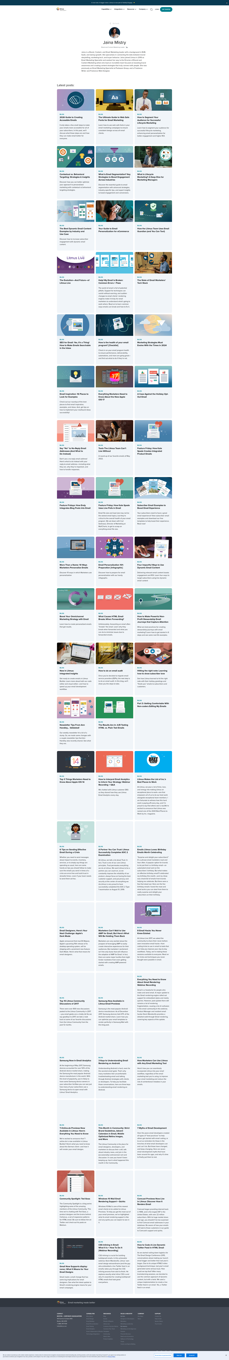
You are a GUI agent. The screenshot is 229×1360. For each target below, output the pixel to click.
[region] (114, 1355)
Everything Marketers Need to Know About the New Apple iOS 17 (112, 396)
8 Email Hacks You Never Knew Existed (149, 932)
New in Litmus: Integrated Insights (69, 672)
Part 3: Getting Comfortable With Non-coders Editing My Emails (153, 705)
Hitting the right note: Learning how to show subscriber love (152, 672)
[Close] (227, 2)
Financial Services (126, 1334)
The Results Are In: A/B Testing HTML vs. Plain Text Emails (113, 726)
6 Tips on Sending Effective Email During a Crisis (73, 851)
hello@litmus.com (62, 1326)
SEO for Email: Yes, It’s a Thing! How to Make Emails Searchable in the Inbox (75, 345)
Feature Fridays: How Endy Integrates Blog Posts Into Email (75, 507)
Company (142, 9)
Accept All (191, 1355)
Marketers (123, 1321)
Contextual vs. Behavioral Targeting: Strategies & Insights (75, 176)
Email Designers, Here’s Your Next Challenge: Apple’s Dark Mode (73, 933)
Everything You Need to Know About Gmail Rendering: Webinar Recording (151, 982)
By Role (123, 1316)
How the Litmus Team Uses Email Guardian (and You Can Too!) (153, 230)
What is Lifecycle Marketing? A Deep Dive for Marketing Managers (150, 177)
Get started (166, 9)
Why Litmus (89, 1316)
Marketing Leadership (127, 1324)
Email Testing (90, 1326)
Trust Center (158, 1324)
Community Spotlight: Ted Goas (75, 1198)
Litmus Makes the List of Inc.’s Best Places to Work (151, 781)
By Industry (124, 1326)
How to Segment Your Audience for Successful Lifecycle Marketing (149, 120)
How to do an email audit (110, 670)
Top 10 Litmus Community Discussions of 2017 (72, 1002)
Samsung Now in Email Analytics (75, 1060)
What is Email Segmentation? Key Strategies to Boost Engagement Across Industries (114, 177)
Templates (106, 1331)
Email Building (90, 1321)
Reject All (179, 1355)
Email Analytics (90, 1329)
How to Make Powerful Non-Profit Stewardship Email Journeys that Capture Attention (152, 619)
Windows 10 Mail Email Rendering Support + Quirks (111, 1200)
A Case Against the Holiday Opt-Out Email (152, 395)
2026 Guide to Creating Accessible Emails (71, 119)
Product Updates (108, 1339)
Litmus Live (106, 1324)
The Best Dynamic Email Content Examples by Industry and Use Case (75, 231)
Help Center (158, 1319)
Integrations (118, 9)
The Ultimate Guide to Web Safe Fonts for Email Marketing (113, 119)
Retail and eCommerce (127, 1336)
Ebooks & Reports (108, 1321)
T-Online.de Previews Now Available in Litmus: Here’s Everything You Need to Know (74, 1130)
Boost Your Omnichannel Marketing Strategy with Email (74, 618)
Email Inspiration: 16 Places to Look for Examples (74, 395)
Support (158, 1314)
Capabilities (105, 9)
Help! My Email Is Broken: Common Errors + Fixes (110, 282)
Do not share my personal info (163, 1355)
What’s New (106, 1336)
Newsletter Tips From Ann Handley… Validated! (72, 726)
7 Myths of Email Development (152, 1128)
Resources (130, 9)
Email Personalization (92, 1324)
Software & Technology (127, 1339)
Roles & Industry (126, 1314)
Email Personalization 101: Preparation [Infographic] (111, 566)
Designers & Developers (127, 1319)
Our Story (140, 1316)
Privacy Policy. (111, 1357)
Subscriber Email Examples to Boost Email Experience (151, 507)
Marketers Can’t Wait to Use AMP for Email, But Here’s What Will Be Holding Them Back (113, 933)
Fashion (123, 1331)
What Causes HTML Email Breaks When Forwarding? (111, 618)
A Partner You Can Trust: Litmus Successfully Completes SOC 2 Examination (113, 852)
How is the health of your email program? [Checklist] (113, 344)
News (139, 1319)
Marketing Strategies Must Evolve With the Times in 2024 (152, 344)
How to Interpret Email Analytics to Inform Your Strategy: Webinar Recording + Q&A (114, 782)
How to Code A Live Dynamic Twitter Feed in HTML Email (151, 1246)
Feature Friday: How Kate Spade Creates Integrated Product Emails (149, 451)
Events (105, 1319)
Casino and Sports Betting (128, 1344)
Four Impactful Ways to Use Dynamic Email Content (150, 566)
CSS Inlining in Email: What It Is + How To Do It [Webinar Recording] (110, 1247)
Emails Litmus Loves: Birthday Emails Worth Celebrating (151, 851)
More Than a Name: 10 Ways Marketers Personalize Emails (74, 566)
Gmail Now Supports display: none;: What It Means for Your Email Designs (74, 1269)
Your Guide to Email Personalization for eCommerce (113, 230)
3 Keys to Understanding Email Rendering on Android (113, 1062)
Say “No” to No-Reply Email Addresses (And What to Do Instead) (73, 451)
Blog (104, 1316)
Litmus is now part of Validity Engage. (121, 3)
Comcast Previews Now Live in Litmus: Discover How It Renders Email (150, 1201)
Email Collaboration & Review (94, 1331)
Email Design (90, 1319)
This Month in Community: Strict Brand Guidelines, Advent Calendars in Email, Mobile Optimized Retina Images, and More (114, 1133)
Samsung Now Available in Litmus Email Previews (111, 1002)
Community (106, 1334)
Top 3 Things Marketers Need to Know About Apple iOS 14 (75, 781)
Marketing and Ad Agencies (128, 1329)
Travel (122, 1341)
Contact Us (158, 1316)
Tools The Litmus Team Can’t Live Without (112, 450)
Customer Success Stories (110, 1326)
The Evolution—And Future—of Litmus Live (74, 282)
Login (157, 9)
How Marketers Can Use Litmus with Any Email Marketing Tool (152, 1062)
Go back (116, 23)
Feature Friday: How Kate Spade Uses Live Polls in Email (114, 507)
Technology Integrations (93, 1334)
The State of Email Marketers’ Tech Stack (151, 282)
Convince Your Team (109, 1329)
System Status (159, 1321)
